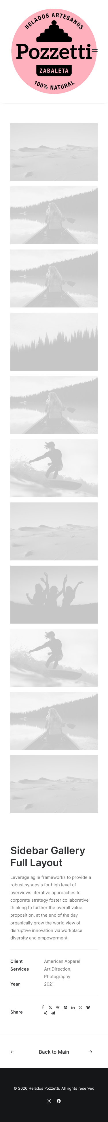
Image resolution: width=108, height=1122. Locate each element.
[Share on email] (53, 1013)
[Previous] (22, 1052)
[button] (95, 51)
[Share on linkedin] (72, 1007)
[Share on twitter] (50, 1007)
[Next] (86, 1052)
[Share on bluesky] (87, 1007)
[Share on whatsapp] (80, 1007)
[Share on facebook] (42, 1007)
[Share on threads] (57, 1007)
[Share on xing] (45, 1013)
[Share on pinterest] (65, 1007)
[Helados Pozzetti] (54, 51)
